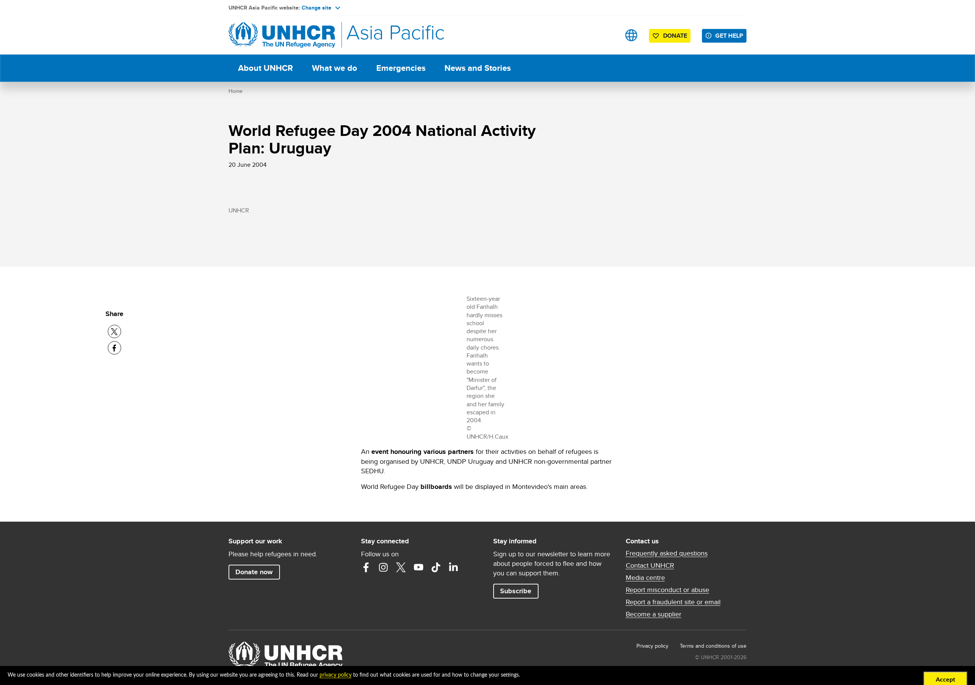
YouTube (419, 567)
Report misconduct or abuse (667, 590)
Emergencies (400, 68)
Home (236, 91)
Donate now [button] (254, 572)
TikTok (436, 567)
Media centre (645, 577)
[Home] (282, 35)
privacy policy (336, 675)
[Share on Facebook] (114, 347)
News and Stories (477, 68)
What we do (334, 68)
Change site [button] (316, 7)
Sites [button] (631, 35)
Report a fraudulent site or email (673, 602)
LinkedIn (454, 567)
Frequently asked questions (667, 553)
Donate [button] (675, 35)
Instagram (383, 567)
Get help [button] (729, 35)
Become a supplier (653, 614)
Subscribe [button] (515, 591)
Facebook (366, 567)
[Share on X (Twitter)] (114, 331)
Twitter (401, 567)
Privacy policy (652, 646)
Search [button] (607, 35)
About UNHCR (265, 68)
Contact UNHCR (650, 565)
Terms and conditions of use (713, 646)
